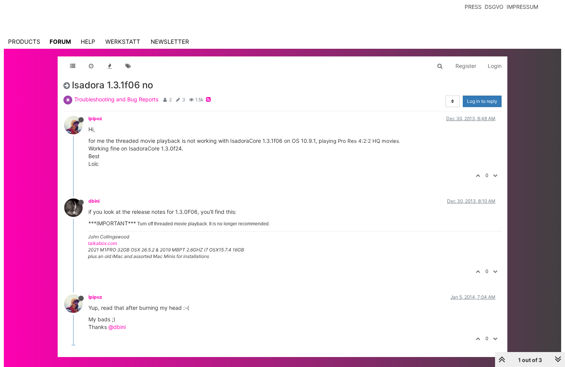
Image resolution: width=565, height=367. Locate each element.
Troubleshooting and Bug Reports (116, 99)
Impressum (522, 6)
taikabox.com (102, 243)
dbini (94, 201)
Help (88, 41)
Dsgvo (494, 6)
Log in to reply (482, 101)
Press (473, 6)
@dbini (117, 327)
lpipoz (95, 118)
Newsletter (170, 41)
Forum (60, 41)
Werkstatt (122, 41)
